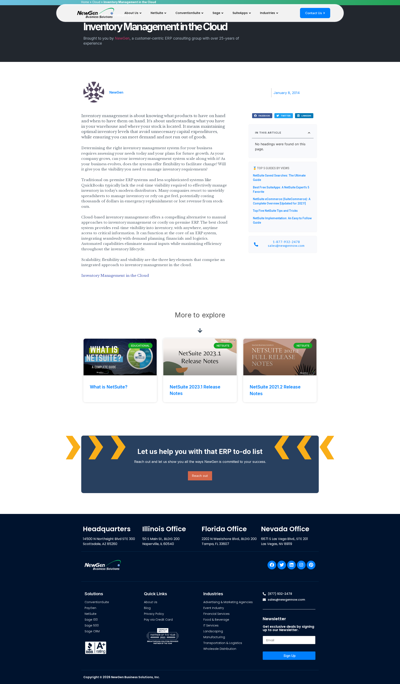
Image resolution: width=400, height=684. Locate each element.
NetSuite (157, 13)
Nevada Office (285, 529)
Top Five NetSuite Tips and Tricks (275, 210)
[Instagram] (301, 565)
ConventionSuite (187, 13)
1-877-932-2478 (286, 242)
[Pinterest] (311, 565)
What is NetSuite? (109, 387)
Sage (216, 13)
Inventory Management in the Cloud (115, 275)
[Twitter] (281, 565)
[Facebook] (272, 565)
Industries (267, 13)
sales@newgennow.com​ (286, 245)
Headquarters (107, 529)
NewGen (122, 38)
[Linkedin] (291, 565)
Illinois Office (164, 529)
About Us (131, 13)
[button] (262, 115)
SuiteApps (240, 13)
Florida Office (224, 529)
